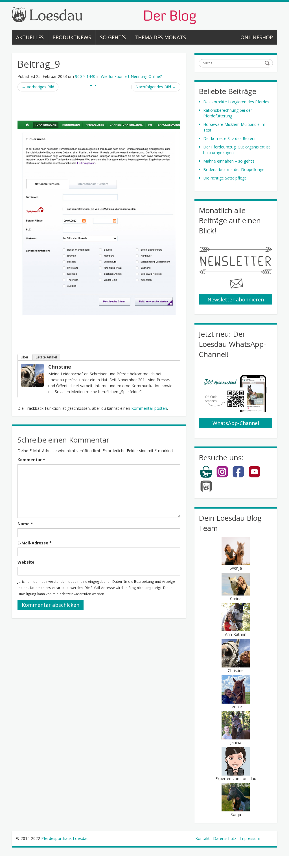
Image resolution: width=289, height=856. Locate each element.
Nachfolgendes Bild (155, 86)
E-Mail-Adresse (34, 543)
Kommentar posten (149, 408)
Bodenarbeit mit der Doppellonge (233, 169)
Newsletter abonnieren (235, 299)
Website (25, 562)
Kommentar (31, 459)
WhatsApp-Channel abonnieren (236, 424)
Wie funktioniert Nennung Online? (131, 76)
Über (24, 357)
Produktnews (71, 37)
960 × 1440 (85, 76)
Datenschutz (224, 838)
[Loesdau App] (206, 491)
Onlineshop (256, 37)
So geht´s (113, 37)
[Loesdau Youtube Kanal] (254, 476)
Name (25, 523)
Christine (59, 366)
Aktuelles (30, 37)
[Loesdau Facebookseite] (238, 476)
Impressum (250, 838)
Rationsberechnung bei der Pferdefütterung (227, 113)
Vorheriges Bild (38, 86)
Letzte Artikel (46, 357)
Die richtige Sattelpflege (225, 178)
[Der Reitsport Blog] (104, 15)
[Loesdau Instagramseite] (222, 476)
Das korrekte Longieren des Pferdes (236, 101)
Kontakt (202, 838)
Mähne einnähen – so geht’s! (229, 161)
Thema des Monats (160, 37)
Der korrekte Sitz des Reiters (229, 138)
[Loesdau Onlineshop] (206, 476)
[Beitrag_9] (98, 218)
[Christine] (32, 375)
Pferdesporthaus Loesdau (65, 838)
